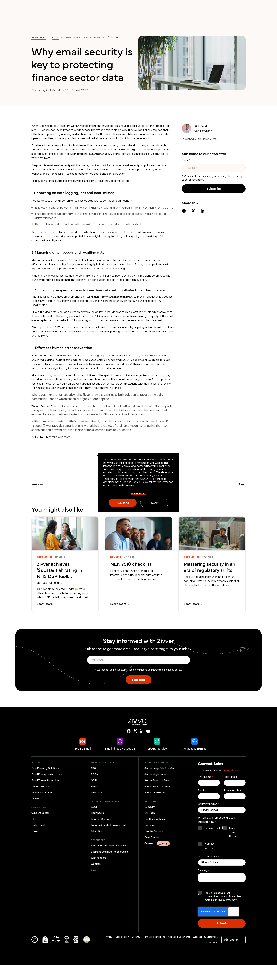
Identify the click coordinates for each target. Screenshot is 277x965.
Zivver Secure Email (44, 406)
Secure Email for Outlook (158, 786)
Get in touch (39, 437)
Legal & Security (153, 831)
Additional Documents (179, 937)
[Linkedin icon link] (141, 731)
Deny (154, 503)
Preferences (138, 493)
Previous (37, 484)
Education (96, 831)
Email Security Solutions (45, 768)
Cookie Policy (139, 482)
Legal (94, 806)
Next (242, 484)
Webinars (96, 863)
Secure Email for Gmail (157, 780)
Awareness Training (42, 792)
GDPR (94, 780)
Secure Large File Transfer (159, 768)
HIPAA (94, 786)
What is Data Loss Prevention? (108, 845)
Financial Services (101, 818)
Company (149, 806)
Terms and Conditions (154, 937)
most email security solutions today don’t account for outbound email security (93, 165)
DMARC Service (40, 786)
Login (34, 831)
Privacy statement (227, 900)
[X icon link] (135, 731)
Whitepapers (98, 857)
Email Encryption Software (46, 774)
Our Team (149, 812)
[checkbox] (222, 838)
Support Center (40, 812)
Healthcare (97, 812)
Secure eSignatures (155, 774)
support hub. (231, 770)
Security (136, 937)
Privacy (108, 937)
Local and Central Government (108, 825)
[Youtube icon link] (148, 731)
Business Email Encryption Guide (109, 851)
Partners (149, 825)
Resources (38, 37)
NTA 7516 (96, 792)
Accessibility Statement (205, 937)
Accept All (123, 503)
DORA (94, 774)
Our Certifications (154, 818)
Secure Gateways (154, 792)
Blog (55, 37)
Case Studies (151, 837)
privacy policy (196, 179)
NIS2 (93, 768)
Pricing (35, 798)
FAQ (33, 818)
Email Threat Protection (45, 780)
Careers (156, 843)
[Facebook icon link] (129, 731)
